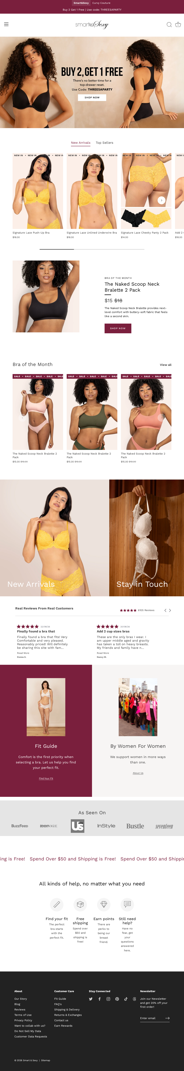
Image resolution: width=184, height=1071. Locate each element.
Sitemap (45, 1060)
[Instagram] (108, 998)
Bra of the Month (33, 364)
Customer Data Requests (30, 1036)
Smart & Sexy (30, 1060)
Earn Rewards (63, 1025)
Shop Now (118, 328)
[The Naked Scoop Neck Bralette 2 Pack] (38, 412)
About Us (138, 773)
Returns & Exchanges (68, 1015)
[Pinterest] (117, 998)
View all (165, 365)
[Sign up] (167, 1018)
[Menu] (6, 24)
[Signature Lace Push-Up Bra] (38, 191)
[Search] (169, 25)
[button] (22, 200)
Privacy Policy (23, 1020)
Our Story (20, 998)
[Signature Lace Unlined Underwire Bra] (92, 191)
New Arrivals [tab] (80, 142)
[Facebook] (99, 998)
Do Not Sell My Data (27, 1031)
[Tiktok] (126, 998)
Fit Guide (60, 998)
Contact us (61, 1020)
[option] (92, 83)
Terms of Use (23, 1015)
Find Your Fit (46, 778)
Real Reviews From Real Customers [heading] (44, 608)
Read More (23, 653)
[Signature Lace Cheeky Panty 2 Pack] (146, 191)
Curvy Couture (101, 2)
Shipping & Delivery (67, 1009)
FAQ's (58, 1004)
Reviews (19, 1009)
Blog (17, 1004)
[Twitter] (91, 998)
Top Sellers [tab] (104, 142)
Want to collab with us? (29, 1025)
